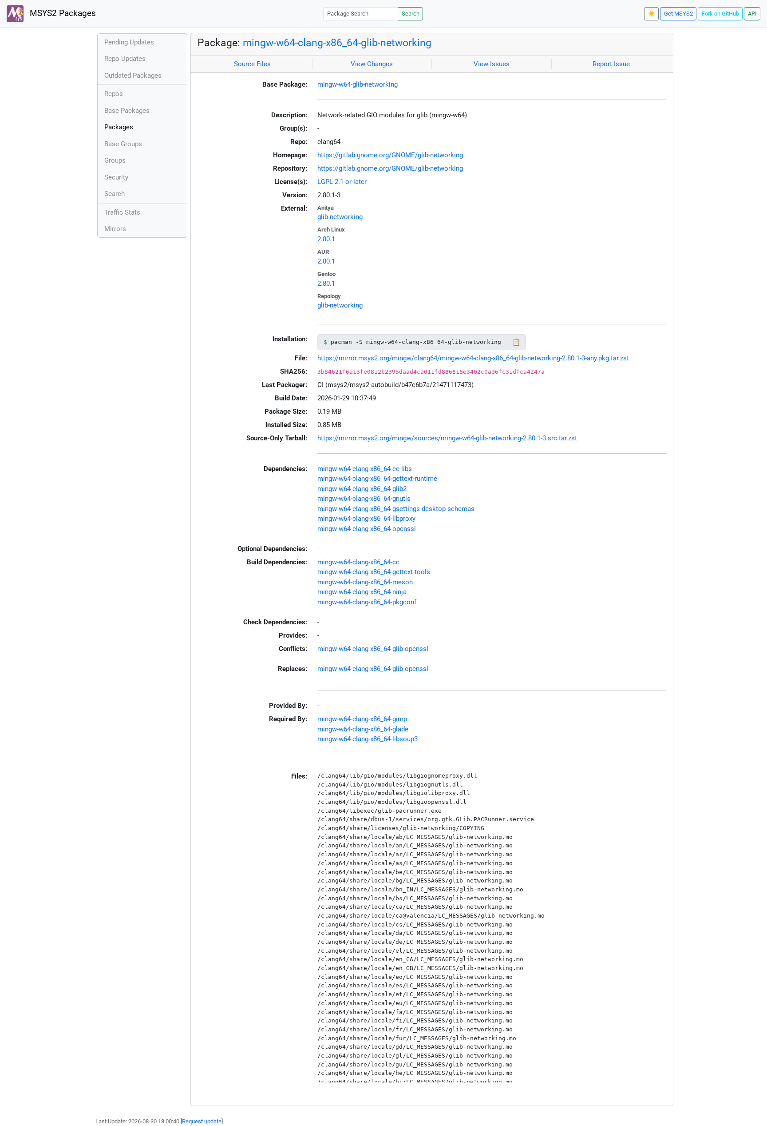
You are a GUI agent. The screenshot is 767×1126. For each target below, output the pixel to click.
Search (410, 13)
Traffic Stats (122, 212)
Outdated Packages (133, 76)
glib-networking (340, 217)
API (752, 13)
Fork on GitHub (720, 13)
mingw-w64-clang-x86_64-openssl (366, 529)
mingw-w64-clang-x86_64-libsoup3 (367, 739)
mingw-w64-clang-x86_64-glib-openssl (372, 649)
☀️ (651, 13)
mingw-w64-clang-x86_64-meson (365, 582)
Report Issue (611, 64)
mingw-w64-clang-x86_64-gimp (362, 719)
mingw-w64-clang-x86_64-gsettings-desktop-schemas (395, 509)
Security (116, 177)
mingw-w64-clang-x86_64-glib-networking (337, 42)
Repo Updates (125, 59)
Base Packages (127, 111)
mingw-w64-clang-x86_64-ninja (362, 592)
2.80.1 (326, 239)
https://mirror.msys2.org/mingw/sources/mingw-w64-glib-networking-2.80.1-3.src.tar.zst (447, 438)
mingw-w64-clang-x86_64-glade (362, 729)
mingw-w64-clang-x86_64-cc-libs (364, 469)
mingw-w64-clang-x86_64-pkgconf (366, 602)
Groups (115, 160)
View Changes (372, 64)
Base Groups (123, 144)
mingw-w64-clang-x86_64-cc (358, 562)
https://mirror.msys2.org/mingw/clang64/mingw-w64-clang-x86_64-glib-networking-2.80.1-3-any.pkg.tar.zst (473, 358)
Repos (113, 94)
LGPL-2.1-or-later (342, 182)
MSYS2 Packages (62, 13)
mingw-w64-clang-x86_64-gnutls (364, 499)
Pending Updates (129, 42)
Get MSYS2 (678, 13)
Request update (201, 1121)
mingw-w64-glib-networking (357, 84)
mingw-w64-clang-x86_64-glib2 (362, 489)
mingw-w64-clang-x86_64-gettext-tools (373, 572)
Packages (118, 127)
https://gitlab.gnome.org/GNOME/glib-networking (390, 155)
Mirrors (115, 229)
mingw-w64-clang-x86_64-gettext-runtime (377, 479)
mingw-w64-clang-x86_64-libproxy (366, 519)
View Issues (492, 64)
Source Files (252, 64)
